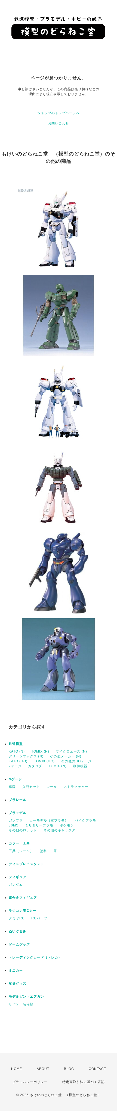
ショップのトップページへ (58, 113)
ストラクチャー (76, 787)
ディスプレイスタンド (26, 864)
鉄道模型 (16, 744)
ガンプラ (16, 820)
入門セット (31, 787)
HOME (16, 1069)
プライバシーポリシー (30, 1082)
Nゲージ (15, 779)
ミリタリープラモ (39, 825)
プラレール (17, 800)
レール (52, 787)
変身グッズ (17, 983)
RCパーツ (39, 918)
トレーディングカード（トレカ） (35, 957)
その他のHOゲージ (76, 761)
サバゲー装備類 (21, 1004)
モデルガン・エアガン (26, 996)
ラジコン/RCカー (22, 911)
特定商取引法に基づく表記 (83, 1082)
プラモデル (17, 813)
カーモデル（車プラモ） (48, 820)
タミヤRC (17, 918)
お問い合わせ (58, 123)
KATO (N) (17, 751)
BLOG (69, 1069)
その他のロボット (23, 830)
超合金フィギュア (23, 898)
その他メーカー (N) (65, 756)
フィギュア (17, 877)
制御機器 (80, 766)
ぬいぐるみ (17, 931)
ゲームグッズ (19, 944)
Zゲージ (15, 766)
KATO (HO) (18, 761)
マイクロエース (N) (71, 751)
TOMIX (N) (40, 751)
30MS (14, 825)
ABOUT (43, 1069)
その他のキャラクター (61, 830)
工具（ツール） (21, 851)
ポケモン (67, 825)
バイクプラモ (85, 820)
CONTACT (97, 1069)
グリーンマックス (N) (26, 756)
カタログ (35, 766)
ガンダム (16, 885)
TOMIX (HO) (44, 761)
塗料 (43, 851)
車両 (12, 787)
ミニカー (16, 970)
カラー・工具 (19, 843)
